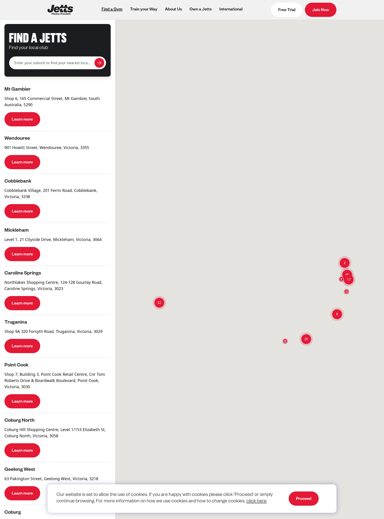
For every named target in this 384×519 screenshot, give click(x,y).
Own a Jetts (201, 10)
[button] (306, 339)
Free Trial (286, 10)
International (230, 10)
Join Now (320, 10)
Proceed (303, 499)
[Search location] (99, 63)
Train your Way (143, 10)
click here (256, 501)
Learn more (22, 120)
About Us (173, 10)
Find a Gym (112, 10)
